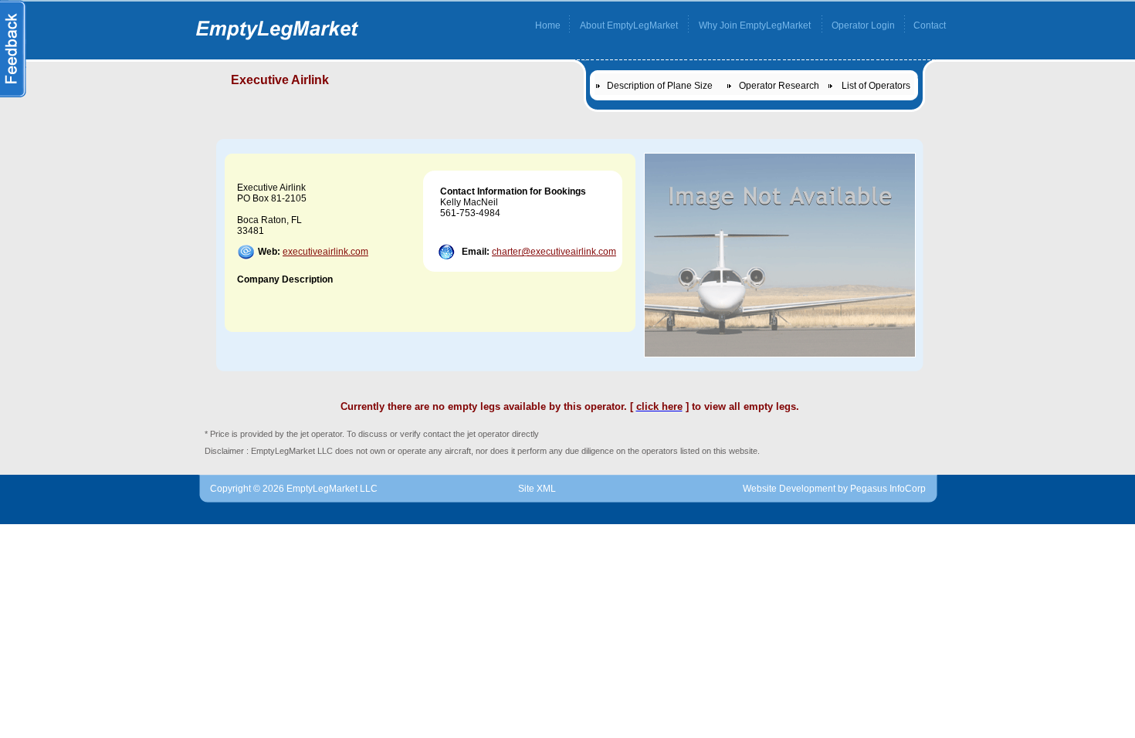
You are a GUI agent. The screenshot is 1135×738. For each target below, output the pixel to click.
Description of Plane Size (660, 85)
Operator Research (779, 85)
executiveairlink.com (325, 251)
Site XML (537, 488)
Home (548, 25)
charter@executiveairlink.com (554, 251)
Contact (929, 25)
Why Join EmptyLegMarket (755, 25)
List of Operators (876, 85)
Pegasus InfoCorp (888, 488)
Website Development (789, 488)
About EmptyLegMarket (629, 25)
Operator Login (863, 25)
